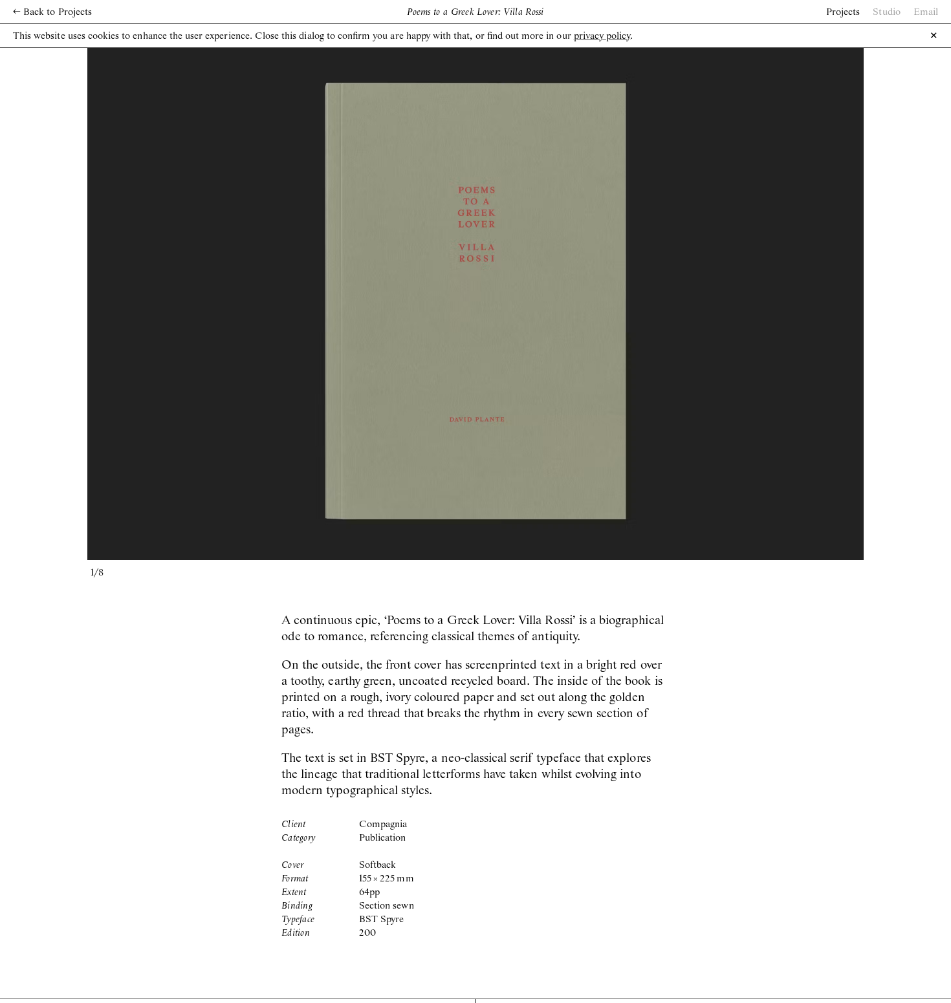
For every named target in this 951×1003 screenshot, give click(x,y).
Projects (843, 12)
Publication (382, 838)
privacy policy (602, 36)
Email (925, 12)
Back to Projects (52, 12)
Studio (886, 12)
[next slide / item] (670, 301)
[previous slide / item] (281, 301)
